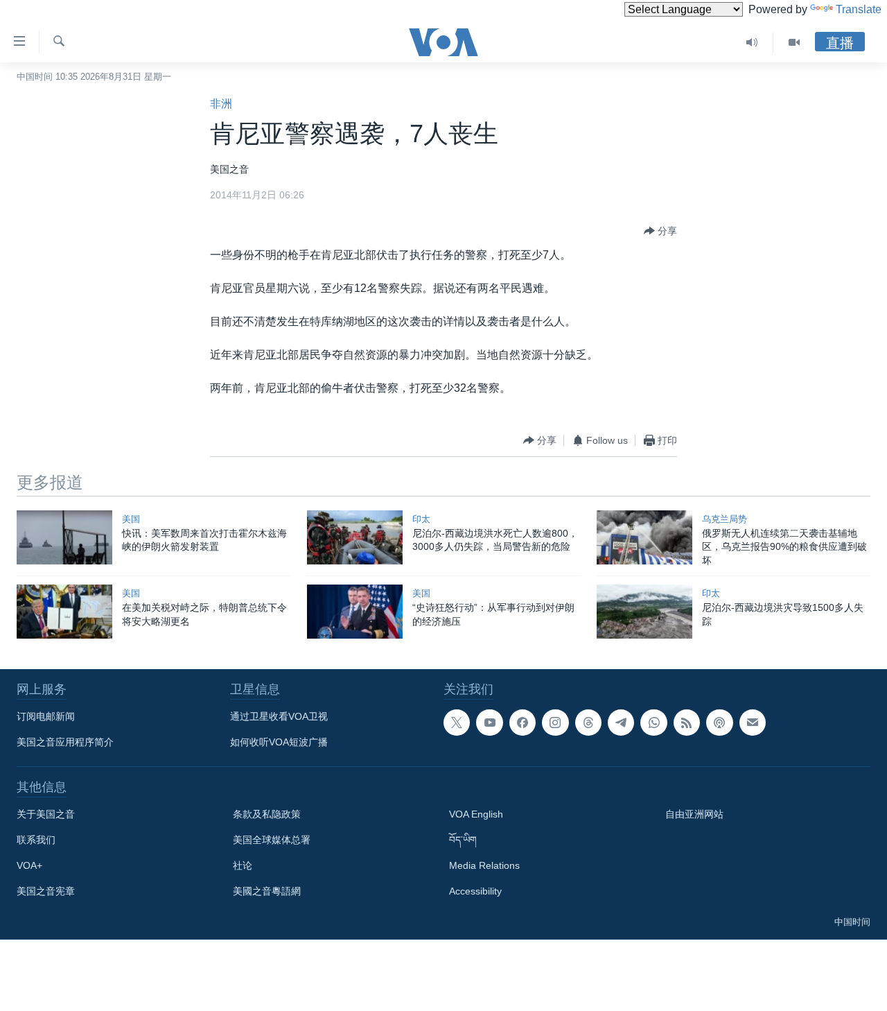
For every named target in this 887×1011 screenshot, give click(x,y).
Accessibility (475, 891)
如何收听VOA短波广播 (279, 742)
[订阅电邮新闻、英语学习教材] (752, 722)
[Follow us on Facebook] (522, 722)
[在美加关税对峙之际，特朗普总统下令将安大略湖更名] (64, 612)
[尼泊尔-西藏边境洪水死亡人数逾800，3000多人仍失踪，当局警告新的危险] (355, 537)
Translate (858, 9)
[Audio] (752, 42)
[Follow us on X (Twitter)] (457, 722)
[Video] (794, 42)
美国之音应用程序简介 (65, 742)
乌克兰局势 (724, 519)
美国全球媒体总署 (271, 839)
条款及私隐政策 (267, 814)
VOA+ (29, 865)
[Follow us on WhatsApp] (653, 722)
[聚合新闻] (687, 722)
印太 (421, 519)
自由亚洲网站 (694, 814)
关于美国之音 (46, 814)
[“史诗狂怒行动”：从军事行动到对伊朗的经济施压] (355, 612)
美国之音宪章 (46, 891)
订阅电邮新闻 (46, 716)
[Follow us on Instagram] (555, 722)
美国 (131, 519)
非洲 (221, 104)
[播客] (719, 722)
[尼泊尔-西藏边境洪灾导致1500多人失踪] (644, 612)
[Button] (660, 231)
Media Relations (484, 865)
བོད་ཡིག (463, 839)
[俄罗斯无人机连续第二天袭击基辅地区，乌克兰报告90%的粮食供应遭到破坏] (644, 537)
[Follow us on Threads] (588, 722)
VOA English (476, 814)
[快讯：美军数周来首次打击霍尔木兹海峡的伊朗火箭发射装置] (64, 537)
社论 (242, 865)
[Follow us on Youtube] (489, 722)
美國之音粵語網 (267, 891)
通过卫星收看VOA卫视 (279, 716)
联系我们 (36, 839)
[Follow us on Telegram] (621, 722)
